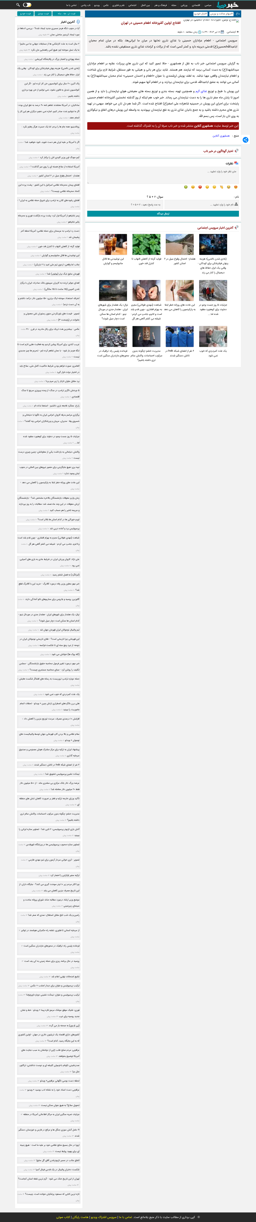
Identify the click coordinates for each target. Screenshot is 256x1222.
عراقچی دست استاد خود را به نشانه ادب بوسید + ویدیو (53, 1090)
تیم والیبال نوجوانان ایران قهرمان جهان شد (59, 630)
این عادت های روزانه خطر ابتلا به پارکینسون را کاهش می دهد (180, 307)
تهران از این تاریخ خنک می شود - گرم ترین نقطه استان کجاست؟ (48, 1179)
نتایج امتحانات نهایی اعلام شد (65, 976)
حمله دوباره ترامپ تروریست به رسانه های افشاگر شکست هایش (49, 679)
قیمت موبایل (43, 13)
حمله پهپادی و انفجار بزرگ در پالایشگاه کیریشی (57, 59)
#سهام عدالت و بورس (221, 14)
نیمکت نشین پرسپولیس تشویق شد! (62, 774)
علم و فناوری (118, 5)
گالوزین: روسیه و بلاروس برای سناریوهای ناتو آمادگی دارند (52, 599)
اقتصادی (196, 5)
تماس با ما (71, 5)
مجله (173, 5)
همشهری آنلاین (221, 136)
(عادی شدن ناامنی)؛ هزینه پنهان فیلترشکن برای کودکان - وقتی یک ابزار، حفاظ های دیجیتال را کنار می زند (213, 266)
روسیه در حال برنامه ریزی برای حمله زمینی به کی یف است (51, 961)
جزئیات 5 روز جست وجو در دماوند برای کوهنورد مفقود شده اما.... (213, 309)
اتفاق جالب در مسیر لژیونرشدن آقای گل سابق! (57, 1160)
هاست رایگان (80, 1217)
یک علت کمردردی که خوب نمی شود (213, 353)
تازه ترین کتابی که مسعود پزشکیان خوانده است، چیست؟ (52, 1194)
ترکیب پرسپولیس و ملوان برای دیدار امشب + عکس (54, 985)
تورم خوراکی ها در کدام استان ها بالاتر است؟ (58, 519)
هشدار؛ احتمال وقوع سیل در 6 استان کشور (179, 261)
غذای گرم (201, 91)
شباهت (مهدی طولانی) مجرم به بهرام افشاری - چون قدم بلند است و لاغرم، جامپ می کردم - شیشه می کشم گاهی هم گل (146, 312)
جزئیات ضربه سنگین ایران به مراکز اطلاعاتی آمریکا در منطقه (51, 1114)
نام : (236, 197)
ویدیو (97, 5)
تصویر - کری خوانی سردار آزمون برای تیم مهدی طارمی (53, 860)
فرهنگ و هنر (160, 5)
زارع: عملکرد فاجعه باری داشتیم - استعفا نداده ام (56, 406)
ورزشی (184, 5)
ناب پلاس (86, 5)
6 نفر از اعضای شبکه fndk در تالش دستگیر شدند (179, 353)
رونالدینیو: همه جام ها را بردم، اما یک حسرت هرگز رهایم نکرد (51, 127)
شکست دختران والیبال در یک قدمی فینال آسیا (57, 1169)
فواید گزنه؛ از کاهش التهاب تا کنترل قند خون (146, 261)
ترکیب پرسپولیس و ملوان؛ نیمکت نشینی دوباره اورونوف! (52, 995)
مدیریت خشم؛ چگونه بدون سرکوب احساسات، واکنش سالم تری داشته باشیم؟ (146, 355)
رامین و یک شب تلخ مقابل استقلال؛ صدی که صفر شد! (53, 915)
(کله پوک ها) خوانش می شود (65, 654)
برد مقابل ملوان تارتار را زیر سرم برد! (62, 381)
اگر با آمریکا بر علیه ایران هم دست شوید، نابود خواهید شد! (52, 142)
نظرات (229, 163)
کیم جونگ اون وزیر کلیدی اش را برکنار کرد (59, 157)
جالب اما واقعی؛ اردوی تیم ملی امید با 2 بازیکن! (56, 264)
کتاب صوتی (63, 1217)
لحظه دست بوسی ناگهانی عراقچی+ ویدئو (59, 1081)
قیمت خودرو (25, 13)
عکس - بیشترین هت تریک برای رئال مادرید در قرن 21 (52, 329)
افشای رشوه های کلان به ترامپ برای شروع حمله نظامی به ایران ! (49, 200)
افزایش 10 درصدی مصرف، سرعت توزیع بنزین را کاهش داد (51, 719)
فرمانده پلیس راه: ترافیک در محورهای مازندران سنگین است (113, 353)
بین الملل (145, 5)
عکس (106, 5)
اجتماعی (132, 5)
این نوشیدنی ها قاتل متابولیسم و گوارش (113, 261)
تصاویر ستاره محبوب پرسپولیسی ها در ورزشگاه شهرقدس (52, 844)
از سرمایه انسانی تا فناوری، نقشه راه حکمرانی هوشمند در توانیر (50, 930)
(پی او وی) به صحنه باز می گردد (64, 1025)
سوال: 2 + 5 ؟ (155, 197)
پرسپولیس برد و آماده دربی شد (64, 528)
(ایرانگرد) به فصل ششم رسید (65, 575)
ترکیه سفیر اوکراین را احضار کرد (64, 875)
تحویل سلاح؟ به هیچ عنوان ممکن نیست (60, 1105)
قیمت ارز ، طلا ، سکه (66, 13)
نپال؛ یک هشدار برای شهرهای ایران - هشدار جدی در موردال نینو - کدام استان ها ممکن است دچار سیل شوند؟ (113, 312)
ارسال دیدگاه (163, 214)
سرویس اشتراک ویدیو (104, 1217)
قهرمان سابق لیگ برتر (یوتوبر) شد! (63, 274)
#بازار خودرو (200, 14)
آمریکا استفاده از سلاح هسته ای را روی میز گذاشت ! (55, 167)
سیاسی (208, 5)
